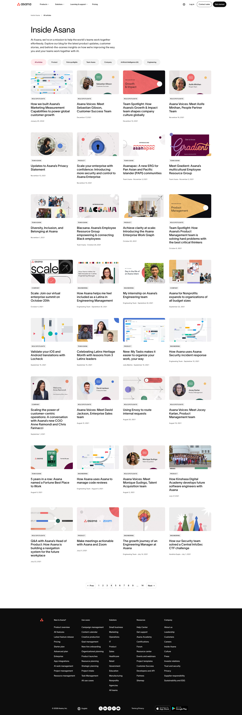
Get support (142, 632)
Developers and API (146, 671)
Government (114, 666)
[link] (35, 15)
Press (166, 656)
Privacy (167, 671)
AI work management (63, 666)
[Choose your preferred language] (184, 4)
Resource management (64, 676)
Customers (169, 637)
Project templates (145, 661)
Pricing (95, 4)
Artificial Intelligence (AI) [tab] (129, 62)
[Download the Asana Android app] (179, 708)
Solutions (59, 4)
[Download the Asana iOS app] (162, 708)
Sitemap (140, 680)
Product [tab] (54, 62)
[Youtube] (118, 708)
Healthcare (114, 656)
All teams (113, 690)
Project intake (88, 671)
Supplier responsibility (174, 676)
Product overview (62, 627)
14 (142, 585)
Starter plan (59, 646)
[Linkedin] (105, 708)
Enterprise (58, 656)
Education (113, 671)
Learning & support (78, 4)
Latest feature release (64, 637)
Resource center (144, 651)
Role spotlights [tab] (71, 62)
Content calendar (89, 632)
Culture (167, 651)
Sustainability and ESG (174, 680)
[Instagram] (110, 708)
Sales (111, 651)
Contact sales (204, 4)
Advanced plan (61, 651)
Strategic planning (90, 666)
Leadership (169, 632)
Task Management (90, 676)
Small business (116, 627)
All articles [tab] (38, 62)
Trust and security (172, 666)
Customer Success (145, 666)
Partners (140, 676)
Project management (63, 671)
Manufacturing (116, 676)
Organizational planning (93, 651)
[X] (101, 708)
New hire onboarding (91, 646)
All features (59, 632)
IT (110, 642)
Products (43, 4)
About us (168, 627)
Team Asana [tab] (90, 62)
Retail (111, 661)
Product (112, 646)
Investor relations (172, 661)
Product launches (90, 656)
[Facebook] (114, 708)
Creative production (91, 637)
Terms (134, 708)
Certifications (143, 642)
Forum (139, 646)
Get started (219, 4)
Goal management (90, 642)
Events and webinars (146, 656)
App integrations (61, 661)
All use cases (88, 680)
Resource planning (90, 661)
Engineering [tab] (151, 62)
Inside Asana (170, 646)
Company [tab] (108, 62)
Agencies (113, 685)
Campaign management (93, 627)
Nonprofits (114, 680)
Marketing (113, 632)
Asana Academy (144, 637)
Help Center (142, 627)
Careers (167, 642)
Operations (114, 637)
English (84, 708)
